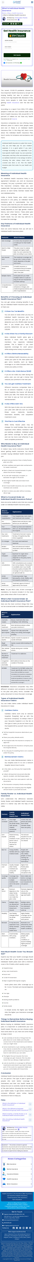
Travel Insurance (12, 1197)
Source (14, 119)
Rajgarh (6, 1237)
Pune (15, 1234)
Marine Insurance (21, 1195)
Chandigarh (14, 1235)
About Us (10, 1203)
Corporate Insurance (11, 1206)
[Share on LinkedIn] (11, 24)
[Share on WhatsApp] (20, 24)
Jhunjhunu (16, 1237)
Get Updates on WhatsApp (13, 62)
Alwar (10, 1237)
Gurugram (21, 1235)
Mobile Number (9, 40)
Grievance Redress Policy (14, 1204)
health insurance (13, 103)
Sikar (25, 1237)
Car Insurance (11, 1195)
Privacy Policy (22, 59)
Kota (21, 1237)
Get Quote (17, 55)
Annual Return (11, 1208)
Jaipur (6, 1234)
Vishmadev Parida (21, 18)
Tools (27, 1206)
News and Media (22, 1208)
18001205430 (7, 1223)
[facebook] (14, 1228)
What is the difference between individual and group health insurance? (15, 1109)
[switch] (4, 63)
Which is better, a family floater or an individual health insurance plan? (14, 1114)
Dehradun (7, 1235)
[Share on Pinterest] (18, 24)
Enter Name (8, 46)
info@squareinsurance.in (11, 1225)
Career (25, 1204)
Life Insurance (18, 1194)
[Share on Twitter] (16, 24)
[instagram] (17, 1228)
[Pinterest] (20, 1228)
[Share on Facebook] (13, 24)
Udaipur (17, 1239)
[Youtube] (23, 1228)
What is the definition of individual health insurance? (13, 1104)
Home (4, 13)
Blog (9, 13)
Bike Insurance (27, 1194)
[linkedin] (30, 1228)
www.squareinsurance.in (11, 1220)
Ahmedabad (21, 1234)
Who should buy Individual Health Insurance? (13, 1120)
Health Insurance (17, 13)
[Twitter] (27, 1228)
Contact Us (21, 1206)
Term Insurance (17, 1199)
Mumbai (11, 1234)
